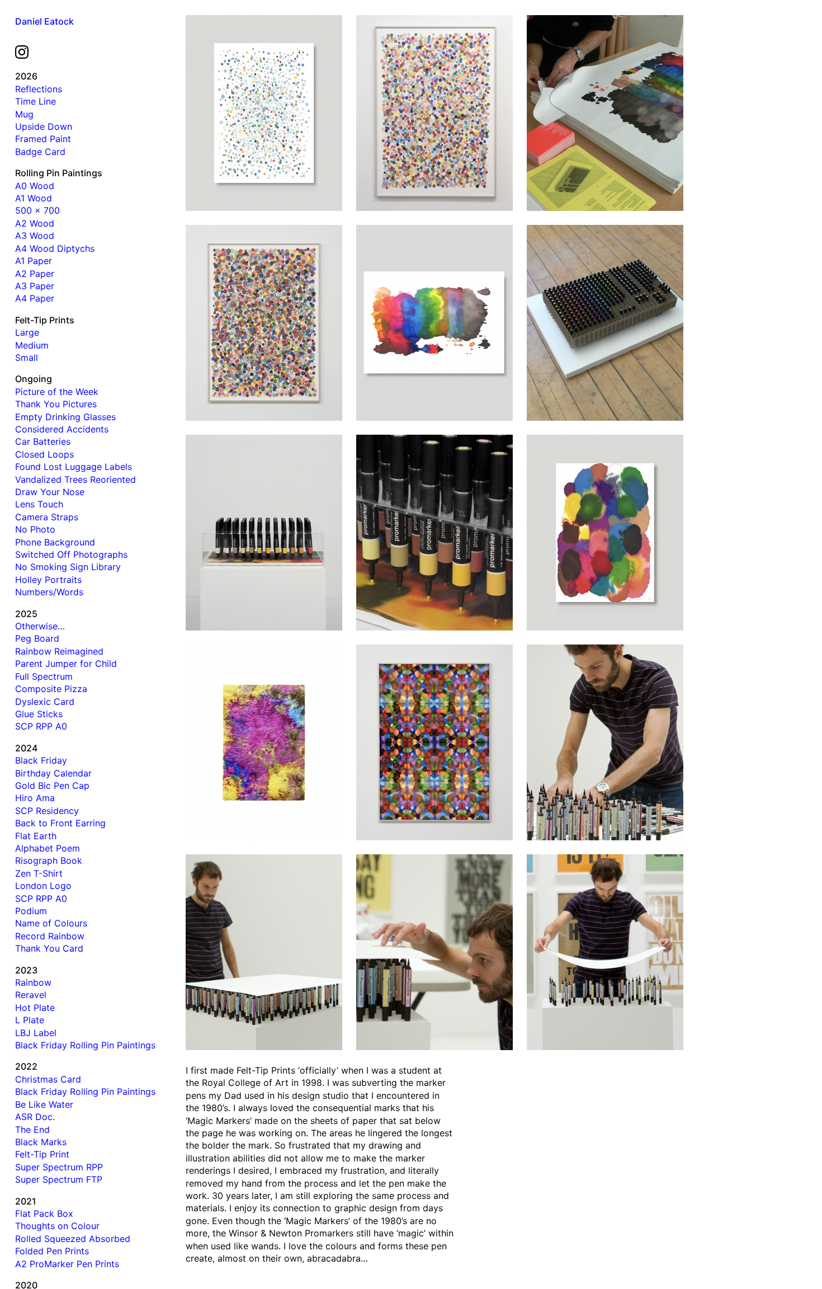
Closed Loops (44, 454)
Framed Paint (43, 138)
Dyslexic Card (44, 701)
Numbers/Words (49, 592)
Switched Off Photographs (71, 554)
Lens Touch (39, 504)
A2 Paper (34, 273)
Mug (24, 114)
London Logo (43, 885)
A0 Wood (34, 185)
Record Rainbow (49, 936)
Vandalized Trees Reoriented (75, 479)
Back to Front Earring (60, 823)
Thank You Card (49, 948)
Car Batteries (42, 441)
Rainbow (33, 982)
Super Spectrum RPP (59, 1167)
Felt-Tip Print (42, 1154)
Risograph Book (48, 860)
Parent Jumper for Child (66, 663)
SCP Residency (47, 810)
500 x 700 (37, 210)
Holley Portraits (48, 579)
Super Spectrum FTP (58, 1179)
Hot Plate (35, 1007)
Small (26, 357)
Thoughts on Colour (57, 1225)
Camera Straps (46, 517)
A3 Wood (34, 235)
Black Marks (41, 1141)
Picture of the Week (56, 391)
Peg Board (37, 638)
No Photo (35, 529)
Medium (32, 345)
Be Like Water (44, 1104)
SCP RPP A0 (41, 726)
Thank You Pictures (56, 404)
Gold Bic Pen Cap (52, 785)
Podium (31, 910)
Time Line (35, 101)
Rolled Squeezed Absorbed (72, 1238)
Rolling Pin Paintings (58, 172)
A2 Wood (34, 223)
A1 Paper (33, 260)
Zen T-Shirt (39, 873)
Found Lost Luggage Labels (73, 466)
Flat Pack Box (44, 1213)
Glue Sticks (39, 713)
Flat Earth (35, 835)
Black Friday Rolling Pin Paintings (85, 1045)
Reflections (38, 89)
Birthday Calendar (53, 773)
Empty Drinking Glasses (65, 416)
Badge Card (40, 151)
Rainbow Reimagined (59, 651)
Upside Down (43, 126)
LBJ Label (35, 1032)
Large (27, 332)
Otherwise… (40, 626)
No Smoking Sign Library (68, 566)
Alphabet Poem (47, 848)
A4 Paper (34, 298)
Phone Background (55, 542)
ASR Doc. (35, 1116)
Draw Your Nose (49, 491)
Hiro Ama (35, 797)
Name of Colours (51, 923)
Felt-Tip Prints (44, 320)
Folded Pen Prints (52, 1251)
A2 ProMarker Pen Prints (67, 1263)
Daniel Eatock (44, 21)
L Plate (29, 1019)
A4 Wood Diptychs (55, 248)
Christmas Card (48, 1079)
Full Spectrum (44, 676)
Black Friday (41, 760)
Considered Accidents (61, 429)
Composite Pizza (51, 688)
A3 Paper (34, 285)
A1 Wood (33, 198)
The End (32, 1129)
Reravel (30, 994)
